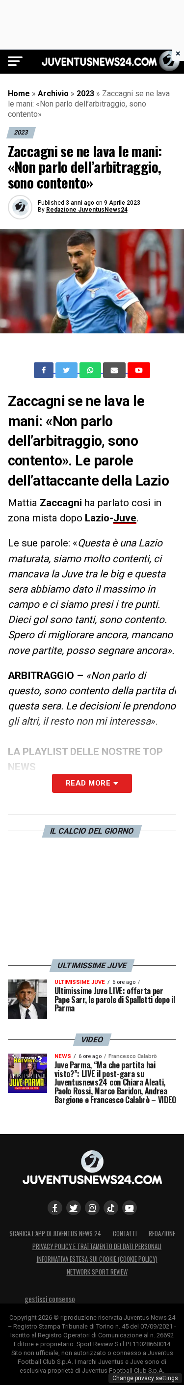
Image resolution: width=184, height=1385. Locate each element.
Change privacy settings (145, 1378)
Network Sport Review (97, 1271)
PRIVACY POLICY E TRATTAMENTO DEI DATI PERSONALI (96, 1246)
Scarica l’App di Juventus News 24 (55, 1233)
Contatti (125, 1233)
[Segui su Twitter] (73, 1207)
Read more (88, 783)
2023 (85, 93)
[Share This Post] (91, 370)
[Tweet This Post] (67, 370)
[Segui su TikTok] (111, 1207)
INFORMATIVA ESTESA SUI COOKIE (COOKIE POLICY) (97, 1259)
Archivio (53, 93)
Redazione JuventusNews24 (87, 209)
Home (19, 93)
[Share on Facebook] (44, 370)
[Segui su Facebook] (55, 1207)
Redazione (162, 1233)
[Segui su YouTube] (129, 1207)
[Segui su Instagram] (92, 1207)
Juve (124, 518)
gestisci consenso (50, 1299)
